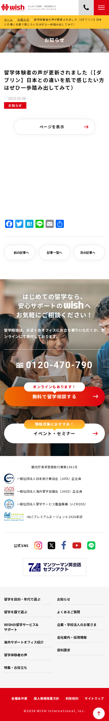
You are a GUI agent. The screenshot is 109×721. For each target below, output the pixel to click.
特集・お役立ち (15, 667)
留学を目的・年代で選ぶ (22, 599)
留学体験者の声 (15, 654)
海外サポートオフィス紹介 (24, 642)
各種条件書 (19, 698)
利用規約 (72, 698)
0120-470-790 (59, 365)
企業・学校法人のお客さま (77, 624)
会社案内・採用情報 (72, 637)
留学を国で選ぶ (15, 611)
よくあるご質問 (68, 611)
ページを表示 (52, 126)
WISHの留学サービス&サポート (21, 627)
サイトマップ (94, 698)
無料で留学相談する (54, 396)
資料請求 (63, 650)
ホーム (8, 19)
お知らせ (23, 19)
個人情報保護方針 (46, 698)
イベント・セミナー (54, 433)
